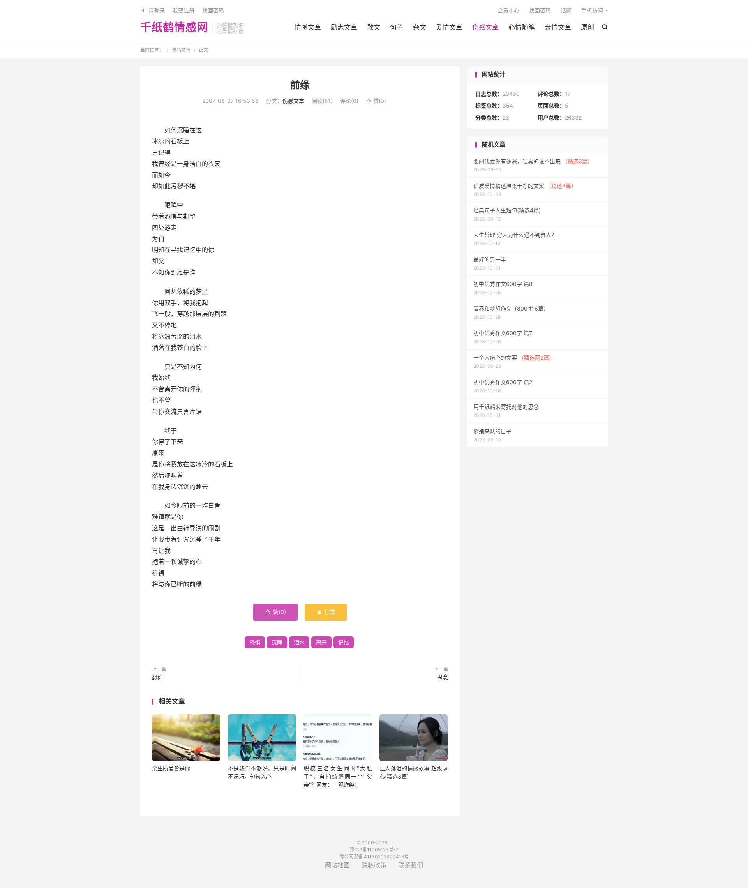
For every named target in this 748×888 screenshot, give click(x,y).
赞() (376, 100)
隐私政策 (374, 865)
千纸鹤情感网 (174, 27)
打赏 (325, 612)
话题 (566, 10)
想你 (157, 677)
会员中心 (508, 10)
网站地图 (337, 865)
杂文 (419, 27)
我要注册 (183, 10)
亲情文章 (558, 27)
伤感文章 (485, 27)
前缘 (300, 85)
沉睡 (277, 642)
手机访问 (592, 10)
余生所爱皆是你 (171, 768)
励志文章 (344, 27)
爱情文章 (449, 27)
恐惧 (254, 642)
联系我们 (410, 865)
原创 (587, 27)
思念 (442, 677)
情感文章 (308, 27)
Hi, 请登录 (152, 10)
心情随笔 (521, 27)
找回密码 (540, 10)
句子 (396, 27)
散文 (373, 27)
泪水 (299, 642)
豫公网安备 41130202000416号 (374, 857)
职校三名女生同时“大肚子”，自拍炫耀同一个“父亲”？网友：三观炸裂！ (337, 776)
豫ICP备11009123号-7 (374, 850)
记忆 (343, 642)
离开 (321, 642)
